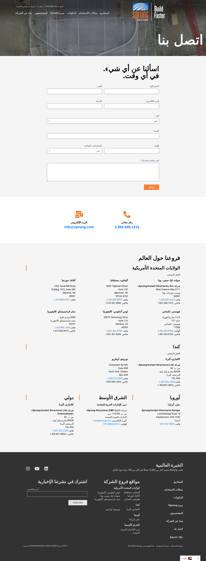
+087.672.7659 (167, 424)
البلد (156, 116)
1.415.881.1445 (62, 327)
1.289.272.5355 (114, 378)
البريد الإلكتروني (151, 101)
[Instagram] (28, 468)
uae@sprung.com (102, 420)
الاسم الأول (153, 86)
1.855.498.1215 (127, 227)
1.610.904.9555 (114, 299)
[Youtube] (37, 468)
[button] (88, 13)
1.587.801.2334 (167, 382)
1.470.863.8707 (62, 299)
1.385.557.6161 (167, 299)
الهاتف (155, 146)
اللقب (99, 86)
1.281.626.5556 (165, 331)
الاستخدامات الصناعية (92, 146)
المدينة (155, 131)
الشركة (99, 101)
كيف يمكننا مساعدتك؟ (149, 160)
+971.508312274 (111, 424)
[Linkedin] (46, 468)
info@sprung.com (79, 227)
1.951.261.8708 (114, 331)
